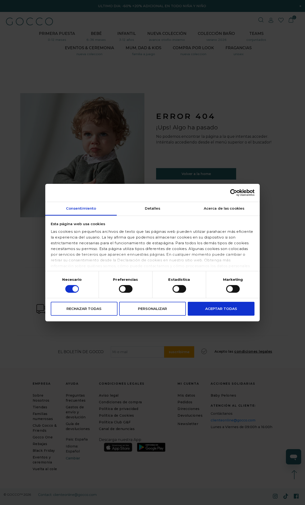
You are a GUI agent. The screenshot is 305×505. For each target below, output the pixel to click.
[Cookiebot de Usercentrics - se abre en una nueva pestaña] (233, 192)
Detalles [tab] (152, 208)
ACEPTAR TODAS (221, 308)
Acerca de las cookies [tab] (224, 208)
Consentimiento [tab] (81, 208)
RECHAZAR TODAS (84, 308)
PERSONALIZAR (152, 308)
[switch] (125, 289)
